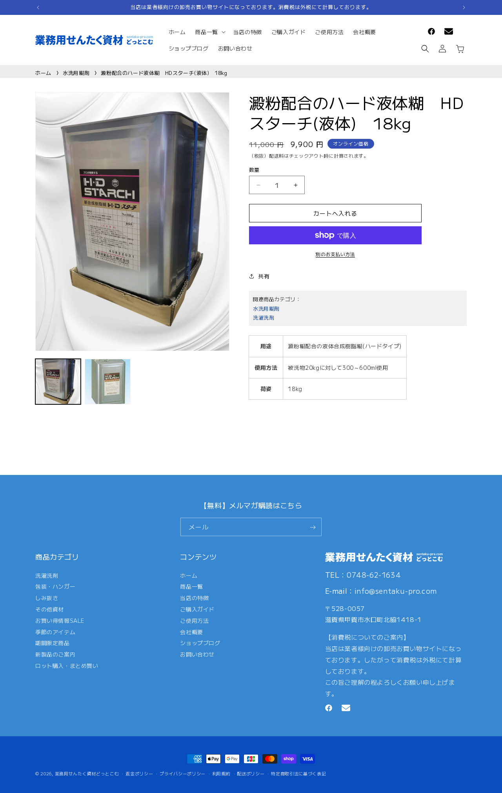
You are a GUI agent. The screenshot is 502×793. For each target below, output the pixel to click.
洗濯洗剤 (263, 317)
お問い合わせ (197, 654)
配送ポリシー (250, 773)
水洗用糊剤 (76, 72)
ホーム (43, 72)
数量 (254, 169)
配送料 (276, 155)
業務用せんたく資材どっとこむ (87, 773)
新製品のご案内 (55, 654)
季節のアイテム (55, 631)
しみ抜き (46, 597)
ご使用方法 (194, 620)
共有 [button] (263, 276)
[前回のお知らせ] (38, 7)
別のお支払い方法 (335, 254)
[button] (209, 32)
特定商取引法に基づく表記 (298, 773)
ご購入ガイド (197, 609)
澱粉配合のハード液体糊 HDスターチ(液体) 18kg (164, 72)
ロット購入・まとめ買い (66, 665)
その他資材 (49, 609)
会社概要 (191, 631)
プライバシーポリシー (183, 773)
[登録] (312, 527)
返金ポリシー (139, 773)
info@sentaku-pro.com (396, 591)
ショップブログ (200, 643)
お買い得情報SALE (59, 620)
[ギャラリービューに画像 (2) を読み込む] (107, 381)
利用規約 (221, 773)
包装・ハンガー (55, 586)
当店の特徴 (194, 597)
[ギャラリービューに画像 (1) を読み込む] (58, 381)
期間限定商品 (52, 643)
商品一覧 (191, 586)
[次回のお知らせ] (464, 7)
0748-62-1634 (374, 574)
